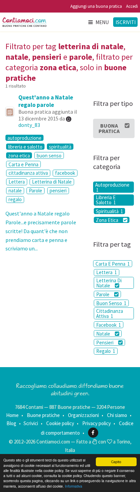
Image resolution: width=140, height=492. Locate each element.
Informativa (73, 486)
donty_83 (29, 124)
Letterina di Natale (52, 181)
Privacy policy (96, 423)
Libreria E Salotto (106, 200)
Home (12, 415)
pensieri (58, 190)
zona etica (19, 155)
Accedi (132, 6)
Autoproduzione (112, 187)
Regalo (105, 351)
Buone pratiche (43, 415)
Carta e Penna (23, 164)
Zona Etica (107, 220)
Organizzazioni (83, 415)
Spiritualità (109, 211)
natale (15, 190)
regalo (15, 199)
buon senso (49, 155)
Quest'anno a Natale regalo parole (45, 101)
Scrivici (30, 423)
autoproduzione (24, 138)
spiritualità (60, 147)
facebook (65, 173)
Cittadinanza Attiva (109, 313)
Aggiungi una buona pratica (96, 6)
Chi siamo (117, 415)
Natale (103, 333)
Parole (35, 190)
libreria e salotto (25, 147)
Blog (11, 423)
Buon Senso (111, 303)
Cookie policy (60, 423)
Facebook (108, 325)
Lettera (16, 181)
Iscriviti (126, 22)
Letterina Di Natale (109, 283)
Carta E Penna (112, 264)
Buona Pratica (109, 128)
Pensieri (105, 342)
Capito (116, 461)
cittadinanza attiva (28, 173)
